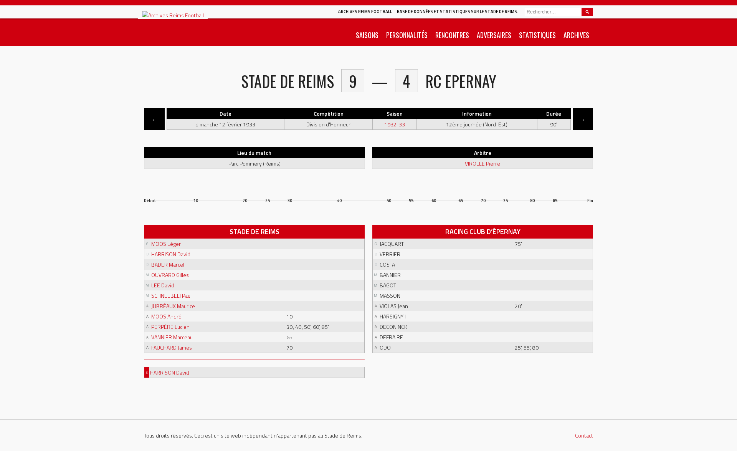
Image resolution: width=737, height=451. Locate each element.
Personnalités (407, 35)
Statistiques (537, 35)
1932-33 (394, 124)
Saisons (367, 35)
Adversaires (494, 35)
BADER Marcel (167, 264)
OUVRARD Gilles (170, 275)
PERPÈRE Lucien (170, 327)
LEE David (162, 285)
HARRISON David (170, 254)
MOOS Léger (166, 244)
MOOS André (166, 316)
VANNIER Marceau (172, 337)
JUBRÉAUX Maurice (173, 306)
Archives (576, 35)
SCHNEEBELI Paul (171, 296)
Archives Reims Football (365, 11)
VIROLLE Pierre (482, 163)
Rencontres (452, 35)
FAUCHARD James (171, 347)
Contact (584, 435)
